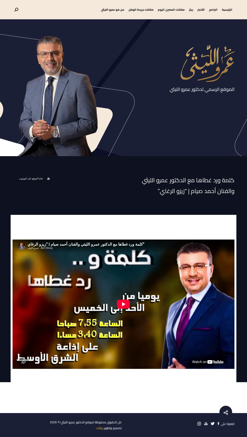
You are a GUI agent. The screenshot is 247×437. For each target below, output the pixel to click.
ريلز (191, 9)
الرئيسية (227, 9)
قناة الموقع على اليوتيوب (31, 178)
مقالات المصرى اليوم (171, 9)
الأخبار (201, 9)
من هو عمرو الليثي (112, 9)
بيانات (99, 428)
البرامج (213, 9)
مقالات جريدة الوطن (141, 9)
